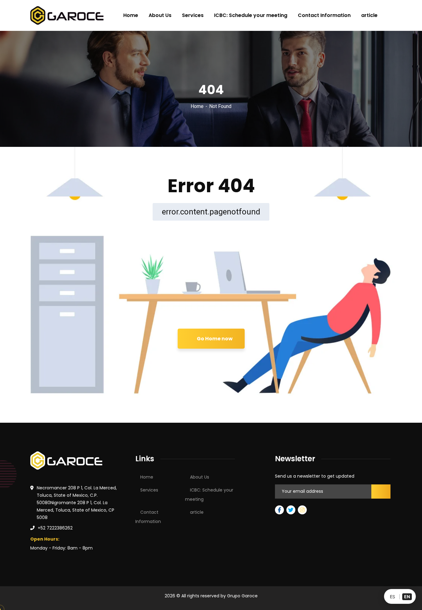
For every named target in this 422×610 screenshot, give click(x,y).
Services (149, 490)
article (197, 512)
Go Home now (214, 338)
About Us (199, 477)
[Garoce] (66, 15)
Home (197, 106)
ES (392, 596)
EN (407, 596)
